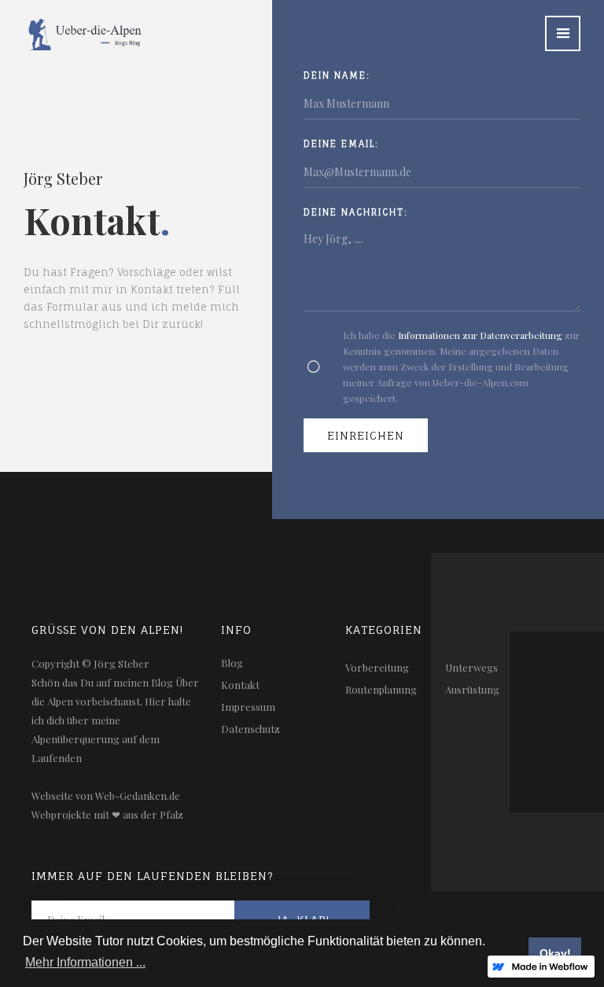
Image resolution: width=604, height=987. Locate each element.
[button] (562, 33)
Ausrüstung (472, 689)
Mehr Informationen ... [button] (85, 962)
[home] (72, 25)
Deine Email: (341, 143)
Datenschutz (250, 728)
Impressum (248, 706)
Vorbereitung (377, 667)
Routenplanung (381, 689)
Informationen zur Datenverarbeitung (480, 335)
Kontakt (240, 684)
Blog (232, 662)
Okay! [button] (555, 953)
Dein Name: (337, 75)
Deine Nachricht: (356, 212)
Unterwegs (471, 667)
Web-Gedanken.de (137, 795)
